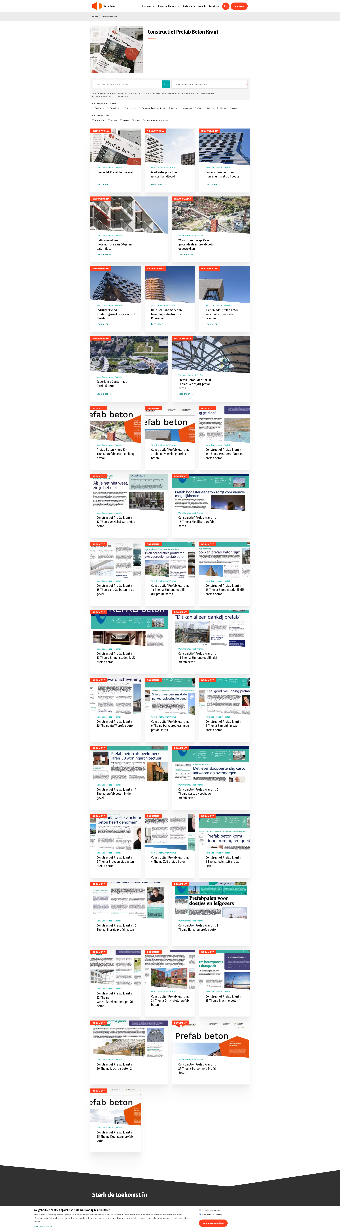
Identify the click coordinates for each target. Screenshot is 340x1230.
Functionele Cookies (211, 1210)
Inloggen (239, 6)
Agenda (202, 6)
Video (137, 120)
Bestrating (99, 108)
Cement (174, 108)
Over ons (146, 6)
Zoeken (226, 6)
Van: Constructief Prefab (109, 445)
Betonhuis (114, 108)
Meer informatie (41, 1226)
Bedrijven (214, 6)
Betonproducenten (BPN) (153, 108)
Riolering (210, 108)
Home (95, 16)
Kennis (126, 120)
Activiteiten (100, 120)
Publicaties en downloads (157, 120)
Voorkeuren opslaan (213, 1223)
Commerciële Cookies (212, 1215)
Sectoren (187, 6)
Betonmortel (130, 108)
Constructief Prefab (192, 108)
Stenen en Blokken (228, 108)
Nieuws (114, 120)
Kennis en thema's (167, 6)
